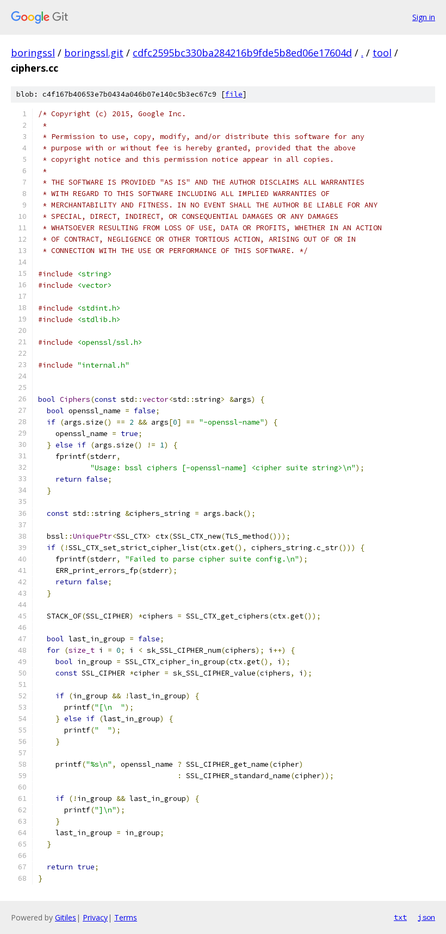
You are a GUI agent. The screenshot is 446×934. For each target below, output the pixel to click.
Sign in (423, 17)
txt (400, 917)
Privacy (95, 917)
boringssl (33, 52)
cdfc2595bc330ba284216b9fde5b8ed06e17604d (242, 52)
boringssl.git (93, 52)
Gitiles (65, 917)
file (234, 94)
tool (382, 52)
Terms (125, 917)
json (426, 917)
